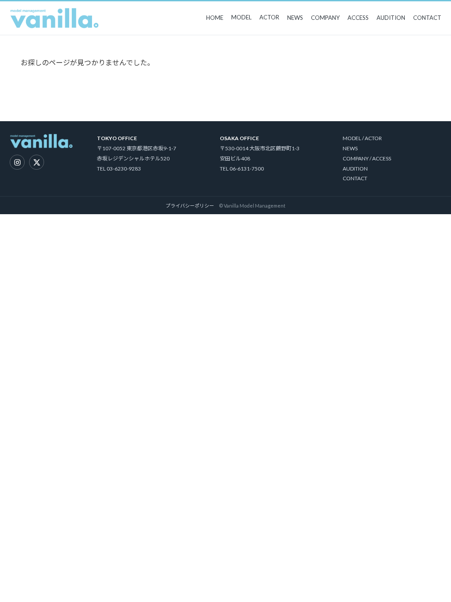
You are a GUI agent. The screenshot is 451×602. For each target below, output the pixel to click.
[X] (36, 162)
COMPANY (325, 17)
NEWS (295, 17)
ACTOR (269, 17)
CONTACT (427, 17)
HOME (214, 17)
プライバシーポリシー (190, 205)
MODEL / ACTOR (362, 138)
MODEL (241, 17)
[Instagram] (17, 162)
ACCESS (358, 17)
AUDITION (391, 17)
